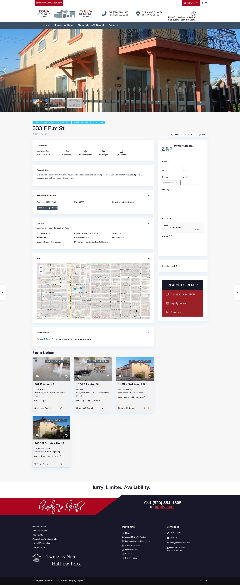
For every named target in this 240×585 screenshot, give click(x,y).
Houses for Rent (63, 25)
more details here (82, 339)
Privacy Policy (131, 558)
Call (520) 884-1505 (183, 294)
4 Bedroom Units (81, 122)
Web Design (68, 581)
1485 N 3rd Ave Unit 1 (133, 384)
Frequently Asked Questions (137, 541)
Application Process (133, 545)
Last (184, 170)
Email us (176, 312)
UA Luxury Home (96, 122)
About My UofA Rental (91, 25)
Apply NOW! (192, 3)
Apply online (178, 303)
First (164, 170)
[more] (37, 396)
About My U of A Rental (135, 537)
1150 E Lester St (87, 384)
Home (46, 25)
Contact (113, 25)
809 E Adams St (45, 384)
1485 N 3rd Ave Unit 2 (49, 443)
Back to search (169, 266)
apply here (164, 506)
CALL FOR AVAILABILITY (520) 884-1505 (52, 122)
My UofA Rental (44, 408)
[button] (4, 70)
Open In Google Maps (47, 208)
